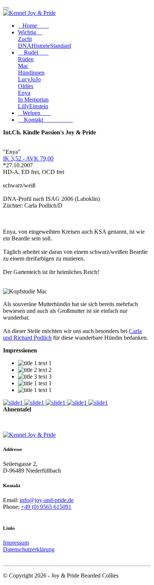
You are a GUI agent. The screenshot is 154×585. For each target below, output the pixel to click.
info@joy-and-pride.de (47, 500)
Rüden (26, 59)
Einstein (38, 106)
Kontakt (47, 119)
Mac (23, 66)
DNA (24, 46)
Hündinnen (31, 72)
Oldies (25, 86)
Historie (40, 46)
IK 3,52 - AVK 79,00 (28, 158)
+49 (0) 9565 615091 (46, 507)
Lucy (24, 79)
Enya (24, 93)
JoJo (35, 79)
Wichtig (30, 32)
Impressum (16, 542)
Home (35, 25)
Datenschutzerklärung (29, 549)
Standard (60, 46)
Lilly (23, 106)
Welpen (36, 113)
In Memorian (33, 99)
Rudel (35, 52)
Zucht (25, 39)
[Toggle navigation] (6, 8)
